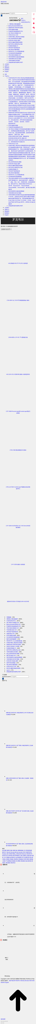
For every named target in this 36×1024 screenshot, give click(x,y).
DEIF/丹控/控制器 (11, 662)
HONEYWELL (12, 854)
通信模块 (8, 862)
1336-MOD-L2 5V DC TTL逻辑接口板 (18, 337)
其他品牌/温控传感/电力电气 (14, 671)
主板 (21, 855)
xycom (8, 670)
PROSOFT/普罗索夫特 (12, 631)
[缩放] (7, 1021)
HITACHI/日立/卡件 (11, 666)
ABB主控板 (9, 850)
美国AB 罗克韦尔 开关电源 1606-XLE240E (18, 601)
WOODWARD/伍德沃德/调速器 (14, 657)
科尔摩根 (18, 861)
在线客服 (34, 32)
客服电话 (34, 19)
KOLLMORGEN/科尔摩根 (13, 653)
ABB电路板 (20, 850)
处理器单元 (13, 857)
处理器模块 (19, 857)
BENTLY (4, 852)
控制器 (7, 859)
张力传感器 (25, 857)
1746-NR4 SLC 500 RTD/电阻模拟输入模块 (18, 300)
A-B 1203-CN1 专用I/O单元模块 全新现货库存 (18, 374)
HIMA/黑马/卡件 (11, 633)
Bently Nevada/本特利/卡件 (14, 624)
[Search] (1, 15)
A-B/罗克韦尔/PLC (11, 620)
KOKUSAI (18, 854)
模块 (28, 859)
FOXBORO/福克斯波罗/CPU (14, 626)
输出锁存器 (28, 861)
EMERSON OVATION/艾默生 (14, 644)
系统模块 (23, 861)
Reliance (24, 854)
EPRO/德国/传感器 (11, 635)
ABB (5, 850)
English (7, 982)
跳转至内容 (4, 1)
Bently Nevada (11, 852)
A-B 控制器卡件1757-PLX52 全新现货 (18, 263)
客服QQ (34, 23)
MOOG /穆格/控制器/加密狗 (13, 668)
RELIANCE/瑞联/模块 (12, 664)
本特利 (25, 859)
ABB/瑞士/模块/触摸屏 (12, 619)
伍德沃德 (28, 855)
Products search (5, 13)
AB (3, 850)
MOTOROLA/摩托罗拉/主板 (14, 650)
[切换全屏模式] (5, 1021)
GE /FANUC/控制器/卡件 (13, 622)
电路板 (13, 861)
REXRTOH (5, 855)
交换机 (24, 855)
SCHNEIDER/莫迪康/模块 (13, 637)
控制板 (11, 859)
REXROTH (29, 854)
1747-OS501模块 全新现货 (18, 564)
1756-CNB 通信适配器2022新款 (18, 450)
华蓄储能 (9, 617)
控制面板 (20, 859)
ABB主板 (15, 850)
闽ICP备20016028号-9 (15, 980)
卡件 (5, 857)
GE (7, 854)
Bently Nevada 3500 (20, 852)
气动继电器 (9, 861)
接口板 (30, 857)
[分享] (3, 1021)
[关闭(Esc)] (1, 1021)
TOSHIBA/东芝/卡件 (12, 630)
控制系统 (15, 859)
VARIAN (10, 855)
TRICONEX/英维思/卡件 (13, 628)
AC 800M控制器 (28, 850)
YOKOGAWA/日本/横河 (12, 652)
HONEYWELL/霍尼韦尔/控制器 (14, 642)
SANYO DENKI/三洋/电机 (13, 646)
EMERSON (29, 852)
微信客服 (34, 27)
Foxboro (4, 854)
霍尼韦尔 (13, 862)
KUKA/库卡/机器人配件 (12, 661)
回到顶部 (34, 14)
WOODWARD (16, 855)
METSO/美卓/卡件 (11, 655)
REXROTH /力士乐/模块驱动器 (14, 641)
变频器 (8, 857)
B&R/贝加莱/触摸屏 (11, 639)
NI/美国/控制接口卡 (11, 648)
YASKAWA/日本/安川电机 (13, 659)
